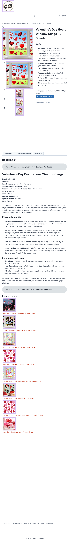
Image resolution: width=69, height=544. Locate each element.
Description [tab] (8, 153)
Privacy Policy (17, 523)
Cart (42, 523)
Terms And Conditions (31, 523)
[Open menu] (34, 15)
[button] (3, 27)
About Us (6, 523)
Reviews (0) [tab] (38, 153)
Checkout (49, 523)
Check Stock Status (44, 96)
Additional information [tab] (23, 153)
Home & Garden (45, 102)
